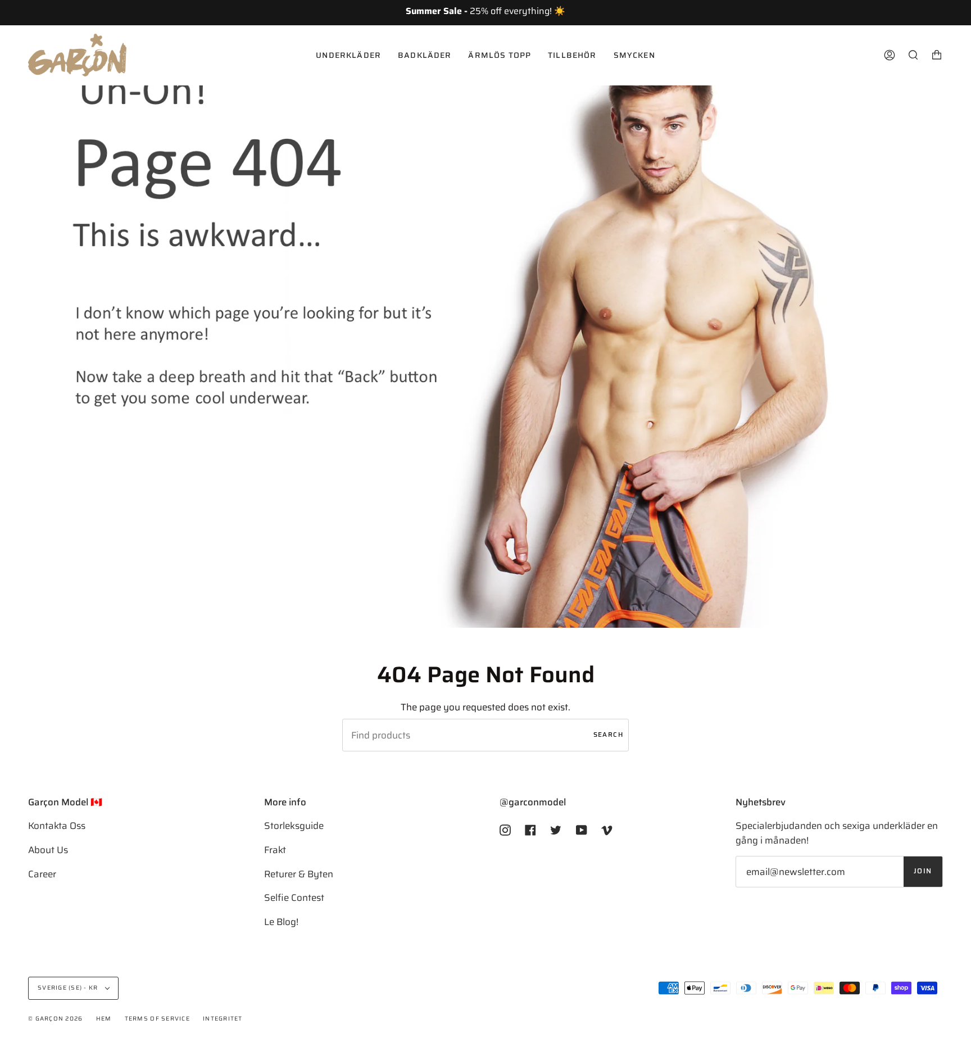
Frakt (275, 849)
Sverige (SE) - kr (69, 987)
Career (42, 874)
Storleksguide (294, 825)
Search (608, 734)
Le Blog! (281, 921)
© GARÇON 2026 (55, 1018)
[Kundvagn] (937, 55)
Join (923, 871)
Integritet (223, 1018)
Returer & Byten (298, 874)
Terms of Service (157, 1018)
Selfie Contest (294, 897)
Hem (104, 1018)
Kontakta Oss (56, 825)
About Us (48, 849)
